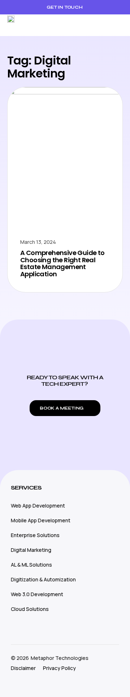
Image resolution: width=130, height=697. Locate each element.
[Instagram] (14, 682)
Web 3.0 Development (37, 594)
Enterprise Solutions (35, 535)
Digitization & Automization (43, 579)
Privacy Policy (59, 668)
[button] (117, 25)
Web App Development (38, 505)
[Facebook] (30, 682)
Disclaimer (23, 668)
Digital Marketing (31, 549)
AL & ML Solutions (31, 564)
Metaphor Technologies (59, 657)
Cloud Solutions (30, 609)
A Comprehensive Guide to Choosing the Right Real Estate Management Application (62, 263)
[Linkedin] (47, 682)
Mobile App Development (40, 520)
